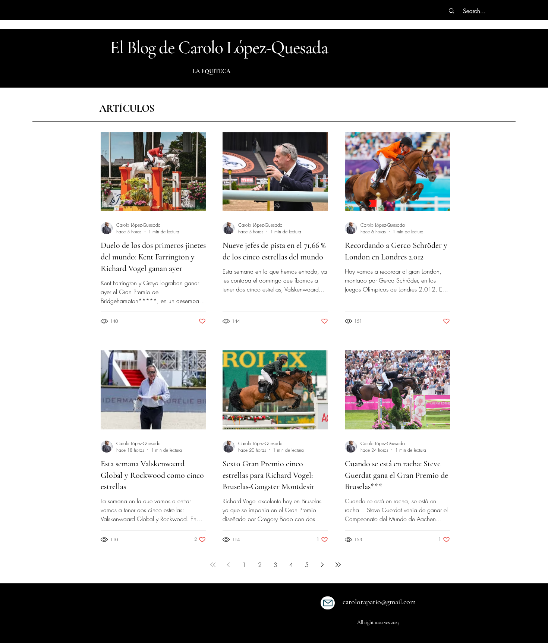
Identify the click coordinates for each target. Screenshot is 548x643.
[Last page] (338, 564)
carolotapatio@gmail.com (379, 602)
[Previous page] (228, 564)
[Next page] (322, 564)
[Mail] (328, 602)
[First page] (213, 564)
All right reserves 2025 (378, 622)
